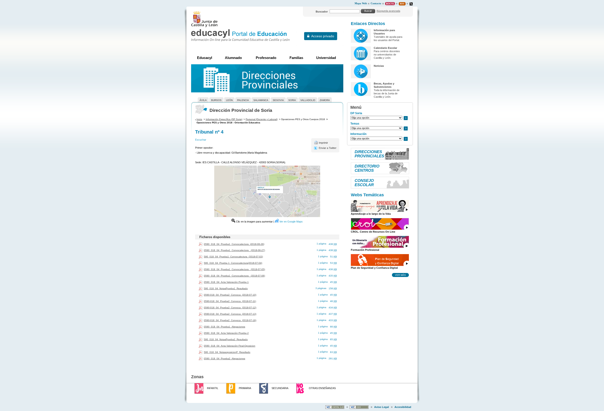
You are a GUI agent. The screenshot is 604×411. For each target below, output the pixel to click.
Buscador (322, 11)
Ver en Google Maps (291, 221)
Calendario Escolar (385, 47)
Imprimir (323, 142)
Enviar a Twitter (327, 148)
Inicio (199, 119)
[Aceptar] (368, 11)
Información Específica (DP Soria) (224, 119)
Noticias (379, 65)
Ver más (400, 274)
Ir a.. (405, 118)
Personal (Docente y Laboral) (261, 119)
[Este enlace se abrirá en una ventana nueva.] (411, 4)
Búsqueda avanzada (388, 10)
